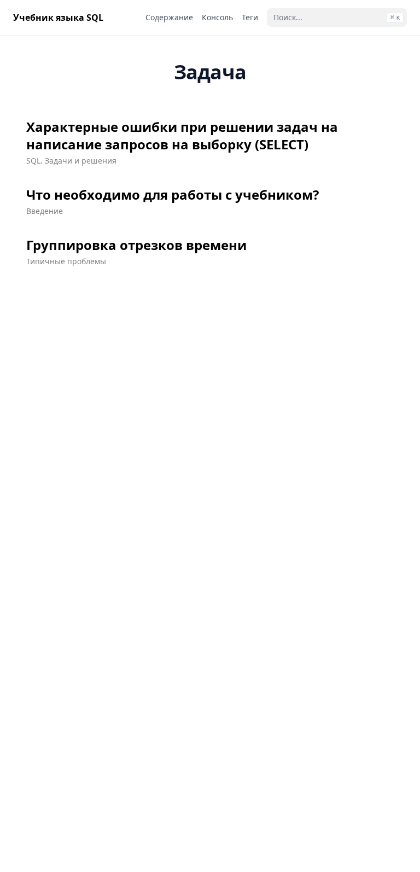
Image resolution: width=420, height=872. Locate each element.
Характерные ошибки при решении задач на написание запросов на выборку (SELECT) (182, 135)
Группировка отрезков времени (136, 245)
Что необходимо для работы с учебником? (172, 195)
